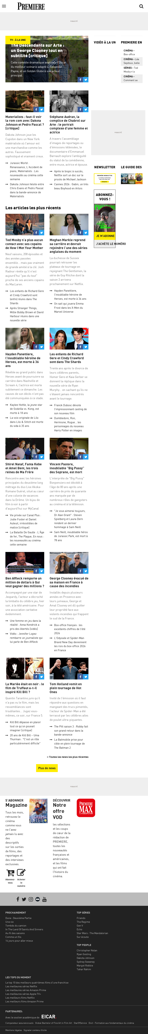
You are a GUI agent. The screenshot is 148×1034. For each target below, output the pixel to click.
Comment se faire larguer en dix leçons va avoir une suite (131, 79)
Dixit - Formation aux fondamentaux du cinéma (111, 1023)
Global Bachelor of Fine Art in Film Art (53, 1023)
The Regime (83, 921)
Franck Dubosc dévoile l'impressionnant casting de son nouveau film (70, 409)
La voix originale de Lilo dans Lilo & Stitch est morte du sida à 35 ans (26, 422)
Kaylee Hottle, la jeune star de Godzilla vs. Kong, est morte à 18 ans (26, 409)
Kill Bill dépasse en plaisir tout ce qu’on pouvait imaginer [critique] (25, 726)
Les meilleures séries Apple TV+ (23, 993)
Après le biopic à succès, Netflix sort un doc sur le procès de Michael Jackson (70, 175)
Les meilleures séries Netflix (21, 986)
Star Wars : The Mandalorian (92, 933)
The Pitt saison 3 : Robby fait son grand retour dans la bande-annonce (71, 730)
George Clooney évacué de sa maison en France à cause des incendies (69, 582)
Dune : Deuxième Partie (18, 917)
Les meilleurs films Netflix (20, 997)
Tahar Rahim (84, 969)
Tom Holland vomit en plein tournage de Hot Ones (66, 688)
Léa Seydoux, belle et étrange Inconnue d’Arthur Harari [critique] (132, 62)
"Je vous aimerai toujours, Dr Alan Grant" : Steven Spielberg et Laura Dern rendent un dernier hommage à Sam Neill (69, 519)
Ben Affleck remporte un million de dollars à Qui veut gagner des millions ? (24, 582)
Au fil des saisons (15, 933)
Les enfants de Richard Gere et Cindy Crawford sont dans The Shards (67, 358)
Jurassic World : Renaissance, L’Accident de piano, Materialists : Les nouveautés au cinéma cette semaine (26, 171)
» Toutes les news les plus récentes (67, 756)
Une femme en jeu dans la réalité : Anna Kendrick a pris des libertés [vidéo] (25, 625)
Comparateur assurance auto (19, 1023)
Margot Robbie (85, 965)
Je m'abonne (105, 236)
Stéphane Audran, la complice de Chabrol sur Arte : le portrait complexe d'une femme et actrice (69, 124)
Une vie (9, 921)
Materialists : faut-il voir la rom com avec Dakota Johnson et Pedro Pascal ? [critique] (24, 122)
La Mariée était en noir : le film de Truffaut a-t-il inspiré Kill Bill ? (24, 688)
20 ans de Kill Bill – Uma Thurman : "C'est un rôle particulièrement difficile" (25, 739)
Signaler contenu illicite (35, 1030)
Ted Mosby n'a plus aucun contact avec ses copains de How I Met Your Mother (24, 244)
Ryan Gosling (84, 954)
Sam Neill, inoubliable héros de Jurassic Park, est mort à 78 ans (71, 536)
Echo (79, 929)
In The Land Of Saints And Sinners (24, 929)
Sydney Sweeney (86, 961)
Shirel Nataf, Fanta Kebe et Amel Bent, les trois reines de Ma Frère (23, 468)
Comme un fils (13, 936)
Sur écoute (83, 936)
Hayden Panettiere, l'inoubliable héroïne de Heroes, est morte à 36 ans (70, 294)
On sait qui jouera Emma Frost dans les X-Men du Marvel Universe (69, 307)
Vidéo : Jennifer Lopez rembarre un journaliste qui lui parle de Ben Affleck (26, 637)
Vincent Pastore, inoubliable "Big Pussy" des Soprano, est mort (67, 468)
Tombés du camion (15, 925)
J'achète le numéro (105, 244)
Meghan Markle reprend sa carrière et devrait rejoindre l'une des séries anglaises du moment (68, 246)
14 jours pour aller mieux (19, 940)
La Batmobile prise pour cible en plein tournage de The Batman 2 (69, 743)
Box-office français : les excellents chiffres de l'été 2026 (69, 629)
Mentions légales (13, 1030)
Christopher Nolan (87, 950)
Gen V (80, 925)
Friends (81, 917)
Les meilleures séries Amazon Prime (25, 990)
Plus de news (47, 768)
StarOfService (80, 1023)
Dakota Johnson (85, 957)
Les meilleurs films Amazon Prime (24, 1001)
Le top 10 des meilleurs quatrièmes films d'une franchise (36, 982)
